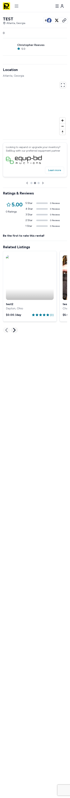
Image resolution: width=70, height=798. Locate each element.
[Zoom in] (62, 120)
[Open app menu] (16, 6)
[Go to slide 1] (31, 183)
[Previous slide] (27, 183)
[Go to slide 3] (39, 183)
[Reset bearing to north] (62, 132)
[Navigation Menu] (59, 6)
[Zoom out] (62, 126)
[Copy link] (64, 20)
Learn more (54, 170)
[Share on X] (57, 20)
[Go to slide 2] (35, 183)
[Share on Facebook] (49, 20)
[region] (35, 108)
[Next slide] (43, 183)
